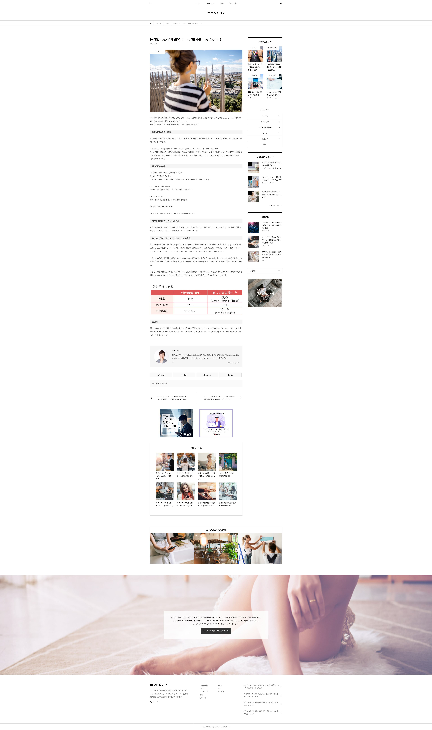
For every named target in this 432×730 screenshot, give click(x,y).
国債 (165, 383)
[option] (172, 548)
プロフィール (232, 363)
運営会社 (221, 691)
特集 (265, 144)
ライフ (198, 3)
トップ (220, 688)
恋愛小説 (265, 139)
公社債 (157, 383)
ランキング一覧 (274, 205)
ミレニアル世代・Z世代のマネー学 (216, 631)
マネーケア (211, 3)
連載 (222, 3)
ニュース (265, 116)
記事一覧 (233, 3)
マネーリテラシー (265, 127)
